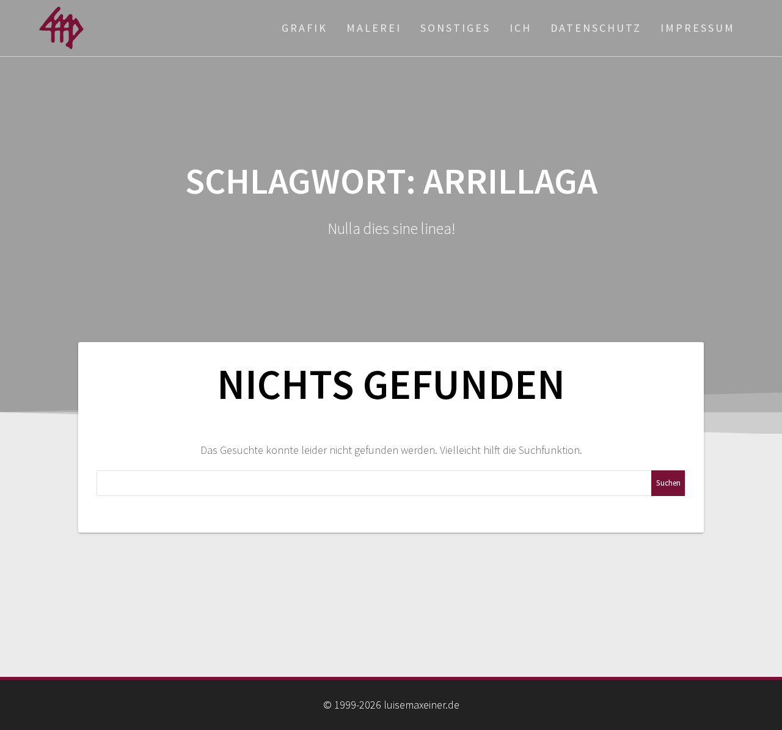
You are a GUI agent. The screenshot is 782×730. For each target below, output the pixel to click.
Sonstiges (455, 28)
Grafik (304, 28)
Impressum (697, 28)
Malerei (373, 28)
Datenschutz (595, 28)
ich (521, 28)
